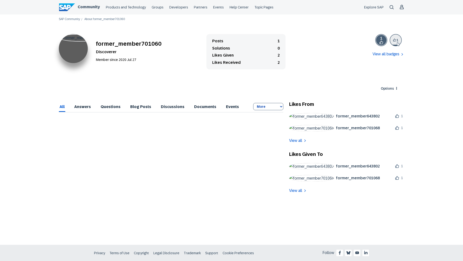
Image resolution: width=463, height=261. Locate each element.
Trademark (192, 253)
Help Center (239, 7)
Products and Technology (126, 7)
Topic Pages (263, 7)
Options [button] (387, 88)
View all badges (386, 54)
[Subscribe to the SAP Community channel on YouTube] (357, 253)
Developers (178, 7)
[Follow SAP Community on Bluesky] (348, 253)
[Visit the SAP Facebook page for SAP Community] (340, 253)
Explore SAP (374, 7)
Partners (200, 7)
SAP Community (69, 19)
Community (89, 7)
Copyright (141, 253)
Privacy (99, 253)
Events (218, 7)
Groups (157, 7)
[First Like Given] (396, 40)
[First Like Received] (381, 40)
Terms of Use (119, 253)
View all (295, 140)
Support (211, 253)
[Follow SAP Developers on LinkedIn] (366, 253)
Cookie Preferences (238, 253)
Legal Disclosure (166, 253)
